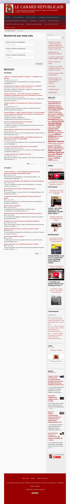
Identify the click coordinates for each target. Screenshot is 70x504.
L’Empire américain (53, 20)
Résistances (42, 20)
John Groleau (21, 97)
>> (63, 37)
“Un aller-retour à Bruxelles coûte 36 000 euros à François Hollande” (24, 181)
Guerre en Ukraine (10, 27)
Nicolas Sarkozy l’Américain (12, 205)
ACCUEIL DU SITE (10, 31)
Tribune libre (29, 87)
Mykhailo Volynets (56, 141)
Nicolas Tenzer (52, 143)
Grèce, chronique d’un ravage (54, 62)
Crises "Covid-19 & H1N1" (51, 24)
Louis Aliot (51, 134)
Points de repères (31, 17)
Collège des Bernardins (55, 112)
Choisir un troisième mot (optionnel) (15, 55)
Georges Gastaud (20, 87)
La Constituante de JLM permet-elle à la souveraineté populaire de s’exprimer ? (56, 182)
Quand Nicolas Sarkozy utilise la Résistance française (20, 188)
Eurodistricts (53, 119)
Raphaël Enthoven (58, 148)
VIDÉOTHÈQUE (52, 92)
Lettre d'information (42, 478)
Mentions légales (35, 486)
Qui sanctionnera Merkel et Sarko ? (14, 236)
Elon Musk (57, 116)
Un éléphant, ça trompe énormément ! (48, 17)
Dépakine (55, 114)
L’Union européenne (18, 17)
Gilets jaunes (51, 86)
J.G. (17, 80)
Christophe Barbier (56, 109)
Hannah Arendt (54, 125)
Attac (59, 103)
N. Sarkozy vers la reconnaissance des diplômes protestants (21, 221)
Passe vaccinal (54, 147)
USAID (56, 156)
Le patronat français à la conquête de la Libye (17, 154)
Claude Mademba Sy (54, 110)
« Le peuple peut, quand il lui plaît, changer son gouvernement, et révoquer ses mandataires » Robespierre (35, 482)
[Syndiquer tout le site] (35, 493)
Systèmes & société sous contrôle (14, 24)
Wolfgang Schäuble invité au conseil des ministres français (21, 228)
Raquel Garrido (55, 150)
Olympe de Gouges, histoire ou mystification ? (56, 74)
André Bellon (20, 123)
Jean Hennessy (53, 130)
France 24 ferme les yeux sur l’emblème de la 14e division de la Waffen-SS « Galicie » (55, 436)
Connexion (8, 1)
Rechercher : (50, 35)
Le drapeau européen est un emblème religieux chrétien (56, 57)
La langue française (53, 89)
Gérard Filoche (58, 121)
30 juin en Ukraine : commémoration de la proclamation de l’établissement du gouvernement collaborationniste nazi (55, 417)
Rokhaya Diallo (54, 152)
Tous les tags (51, 98)
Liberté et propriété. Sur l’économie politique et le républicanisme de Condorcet (55, 80)
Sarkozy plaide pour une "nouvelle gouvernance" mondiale (21, 244)
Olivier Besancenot (54, 102)
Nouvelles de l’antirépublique (34, 24)
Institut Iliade (52, 127)
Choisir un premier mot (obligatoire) (15, 42)
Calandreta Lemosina (54, 105)
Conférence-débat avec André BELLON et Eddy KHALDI (56, 218)
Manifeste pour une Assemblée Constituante (55, 52)
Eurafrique (57, 117)
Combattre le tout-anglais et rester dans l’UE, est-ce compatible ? (23, 86)
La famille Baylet (59, 132)
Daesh (50, 114)
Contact (33, 478)
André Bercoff (53, 103)
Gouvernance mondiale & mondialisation (16, 20)
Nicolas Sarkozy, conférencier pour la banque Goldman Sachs (22, 129)
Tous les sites (51, 347)
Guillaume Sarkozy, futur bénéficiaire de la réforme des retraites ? (23, 213)
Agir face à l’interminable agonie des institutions (18, 121)
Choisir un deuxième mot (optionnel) (15, 48)
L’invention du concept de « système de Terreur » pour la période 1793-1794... (56, 68)
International (33, 20)
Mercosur (56, 139)
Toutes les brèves (52, 372)
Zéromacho (55, 160)
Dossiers (7, 17)
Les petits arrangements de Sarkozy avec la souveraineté (20, 146)
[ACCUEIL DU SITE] (35, 8)
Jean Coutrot (54, 128)
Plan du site (25, 478)
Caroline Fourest (55, 107)
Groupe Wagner (55, 123)
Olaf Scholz (57, 145)
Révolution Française (56, 350)
